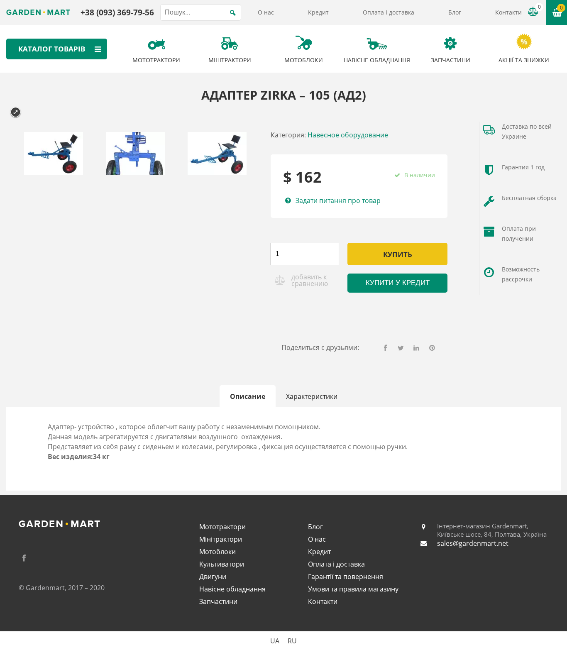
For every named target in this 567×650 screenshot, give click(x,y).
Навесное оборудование (348, 134)
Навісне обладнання (232, 589)
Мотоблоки (217, 551)
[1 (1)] (135, 155)
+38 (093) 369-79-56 (117, 12)
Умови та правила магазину (353, 589)
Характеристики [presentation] (311, 396)
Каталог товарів (51, 49)
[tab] (248, 396)
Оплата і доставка (388, 12)
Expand (15, 112)
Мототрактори (222, 526)
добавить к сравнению (309, 280)
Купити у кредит (398, 283)
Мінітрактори (220, 539)
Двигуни (212, 576)
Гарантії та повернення (345, 576)
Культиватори (221, 564)
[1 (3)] (53, 155)
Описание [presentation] (247, 396)
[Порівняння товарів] (533, 12)
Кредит (318, 12)
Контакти (508, 12)
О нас (266, 12)
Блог (454, 12)
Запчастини (218, 601)
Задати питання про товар (338, 200)
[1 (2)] (217, 155)
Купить (397, 254)
